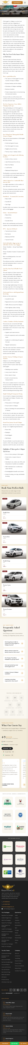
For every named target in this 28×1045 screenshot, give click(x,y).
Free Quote (5, 1043)
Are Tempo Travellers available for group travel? (12, 658)
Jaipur (16, 915)
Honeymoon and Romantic (5, 956)
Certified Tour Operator (20, 970)
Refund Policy (18, 968)
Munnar (16, 940)
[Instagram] (14, 990)
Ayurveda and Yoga (6, 972)
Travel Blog (17, 958)
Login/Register (17, 2)
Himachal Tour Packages (7, 931)
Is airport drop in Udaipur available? (12, 673)
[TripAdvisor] (25, 990)
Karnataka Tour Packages (7, 944)
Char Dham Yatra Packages (5, 941)
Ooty (16, 942)
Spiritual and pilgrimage (7, 962)
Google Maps (9, 752)
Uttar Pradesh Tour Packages (6, 926)
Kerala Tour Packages (6, 946)
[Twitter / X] (21, 990)
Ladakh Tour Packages (7, 929)
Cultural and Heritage (6, 953)
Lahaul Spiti (17, 935)
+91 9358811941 (6, 901)
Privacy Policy (18, 963)
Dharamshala (18, 937)
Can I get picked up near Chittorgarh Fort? (11, 665)
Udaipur (17, 918)
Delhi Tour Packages (6, 920)
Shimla (16, 932)
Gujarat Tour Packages (7, 922)
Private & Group (5, 979)
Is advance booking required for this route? (11, 680)
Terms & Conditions (19, 966)
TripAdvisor (9, 755)
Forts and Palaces (6, 964)
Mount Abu (17, 922)
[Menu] (24, 2)
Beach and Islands (6, 974)
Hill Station (4, 977)
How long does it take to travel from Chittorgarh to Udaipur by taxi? (12, 643)
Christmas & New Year (7, 982)
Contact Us (17, 956)
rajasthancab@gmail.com (8, 906)
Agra (16, 927)
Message (15, 1043)
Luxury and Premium (6, 967)
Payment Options (19, 961)
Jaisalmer (17, 920)
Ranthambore (18, 925)
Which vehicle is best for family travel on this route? (12, 651)
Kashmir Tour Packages (7, 937)
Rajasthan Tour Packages (7, 915)
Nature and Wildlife (6, 959)
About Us (17, 953)
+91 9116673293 (6, 904)
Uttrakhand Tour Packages (5, 934)
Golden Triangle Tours (7, 918)
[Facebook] (10, 990)
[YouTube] (17, 990)
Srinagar (17, 930)
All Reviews (7, 748)
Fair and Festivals (6, 969)
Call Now (24, 1043)
